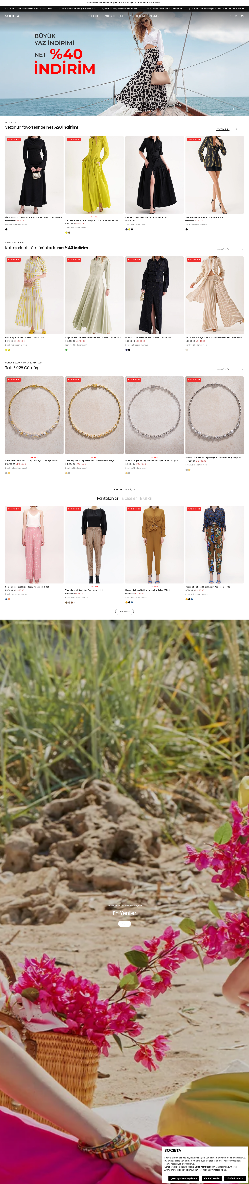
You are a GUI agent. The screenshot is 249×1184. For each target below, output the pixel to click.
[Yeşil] (66, 350)
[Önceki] (12, 551)
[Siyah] (6, 229)
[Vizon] (69, 602)
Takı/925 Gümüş (137, 16)
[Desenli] (6, 599)
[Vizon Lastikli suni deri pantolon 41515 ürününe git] (94, 544)
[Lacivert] (126, 229)
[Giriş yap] (236, 16)
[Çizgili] (9, 350)
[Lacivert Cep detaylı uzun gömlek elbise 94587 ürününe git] (154, 295)
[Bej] (186, 350)
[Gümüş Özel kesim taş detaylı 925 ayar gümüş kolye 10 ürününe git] (214, 415)
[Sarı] (66, 232)
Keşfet (124, 924)
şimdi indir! (118, 3)
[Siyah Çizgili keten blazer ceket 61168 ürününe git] (214, 175)
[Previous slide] (6, 63)
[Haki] (69, 232)
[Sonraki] (242, 129)
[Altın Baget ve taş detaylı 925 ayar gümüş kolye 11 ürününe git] (94, 415)
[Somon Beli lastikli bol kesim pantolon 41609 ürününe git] (34, 544)
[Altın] (9, 473)
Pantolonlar (107, 498)
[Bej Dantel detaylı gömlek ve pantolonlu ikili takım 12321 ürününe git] (214, 295)
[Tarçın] (72, 602)
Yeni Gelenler (95, 16)
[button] (229, 16)
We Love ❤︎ (154, 16)
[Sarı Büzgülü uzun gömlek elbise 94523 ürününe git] (34, 295)
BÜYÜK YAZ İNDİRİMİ (234, 9)
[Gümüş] (6, 473)
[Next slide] (242, 63)
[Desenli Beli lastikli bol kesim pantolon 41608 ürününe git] (214, 544)
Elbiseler (129, 498)
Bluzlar (146, 498)
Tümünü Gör (222, 129)
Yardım (11, 9)
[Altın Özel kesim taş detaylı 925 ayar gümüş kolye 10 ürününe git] (34, 415)
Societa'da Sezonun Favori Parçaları (124, 905)
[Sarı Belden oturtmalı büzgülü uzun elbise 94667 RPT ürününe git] (94, 175)
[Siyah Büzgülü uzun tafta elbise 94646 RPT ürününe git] (154, 175)
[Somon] (9, 599)
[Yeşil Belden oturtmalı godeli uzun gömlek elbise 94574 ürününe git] (94, 295)
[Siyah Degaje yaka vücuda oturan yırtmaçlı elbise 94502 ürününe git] (34, 175)
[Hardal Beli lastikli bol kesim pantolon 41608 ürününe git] (154, 544)
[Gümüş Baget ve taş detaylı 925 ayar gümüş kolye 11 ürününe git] (154, 415)
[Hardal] (126, 602)
